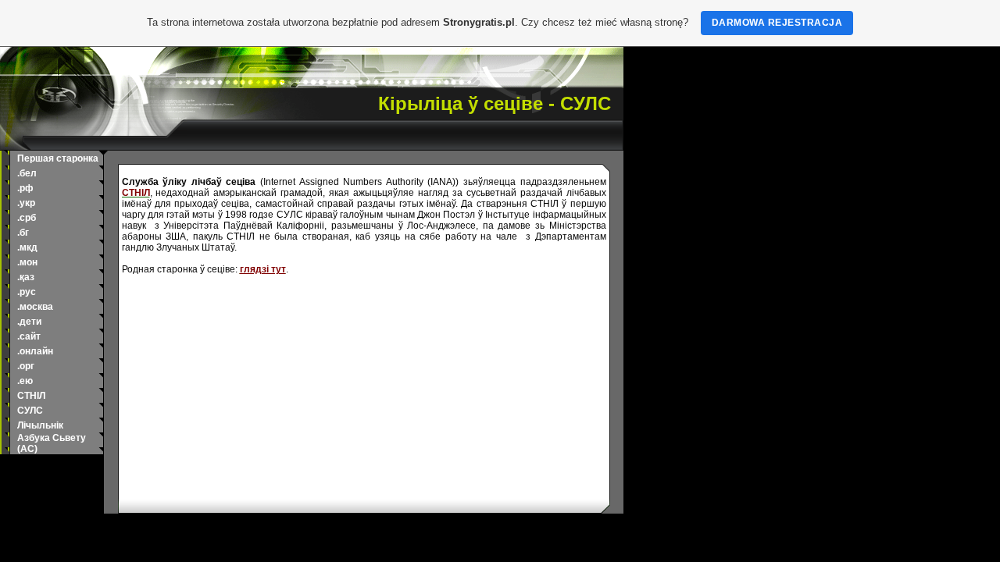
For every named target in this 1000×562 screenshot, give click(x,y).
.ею (25, 380)
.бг (23, 232)
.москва (35, 306)
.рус (26, 291)
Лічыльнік (40, 425)
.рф (25, 188)
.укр (26, 202)
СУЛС (30, 410)
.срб (26, 217)
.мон (27, 262)
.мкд (27, 247)
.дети (29, 321)
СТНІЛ (31, 395)
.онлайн (35, 351)
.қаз (25, 277)
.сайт (29, 336)
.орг (25, 366)
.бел (27, 173)
